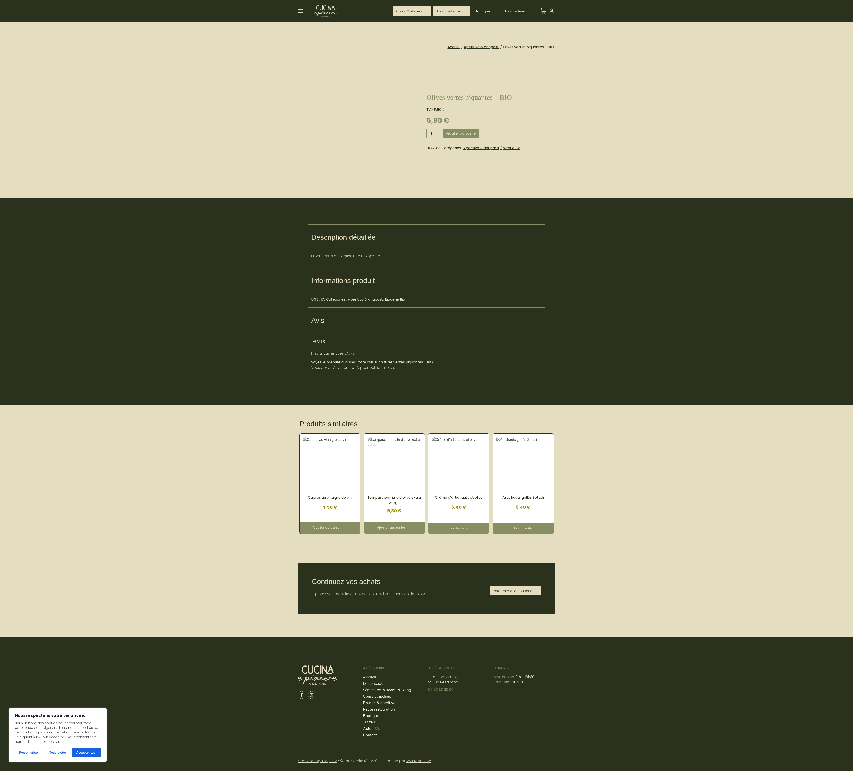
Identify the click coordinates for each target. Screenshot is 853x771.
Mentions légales (313, 760)
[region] (58, 735)
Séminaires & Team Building (387, 689)
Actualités (371, 728)
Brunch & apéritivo (379, 702)
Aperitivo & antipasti (481, 47)
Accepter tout (86, 752)
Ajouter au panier (461, 133)
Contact (370, 735)
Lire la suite (459, 528)
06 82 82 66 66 (441, 689)
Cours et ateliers (377, 696)
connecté (350, 367)
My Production (418, 760)
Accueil (454, 47)
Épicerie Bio (510, 148)
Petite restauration (379, 709)
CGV (333, 760)
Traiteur (369, 722)
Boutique (371, 715)
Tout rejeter (57, 752)
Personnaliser (29, 752)
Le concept (373, 683)
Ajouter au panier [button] (327, 527)
